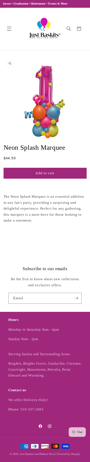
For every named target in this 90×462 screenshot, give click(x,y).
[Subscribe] (76, 298)
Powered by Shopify (68, 454)
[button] (9, 29)
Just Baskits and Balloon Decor (38, 454)
